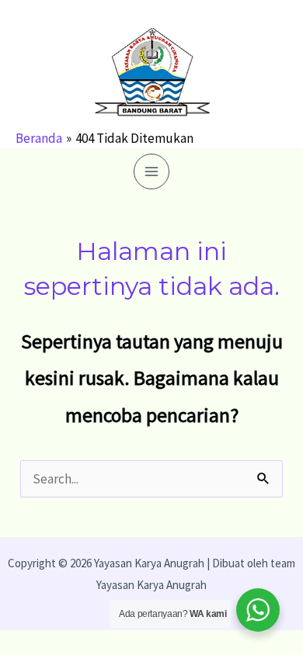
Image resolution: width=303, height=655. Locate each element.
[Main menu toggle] (151, 171)
